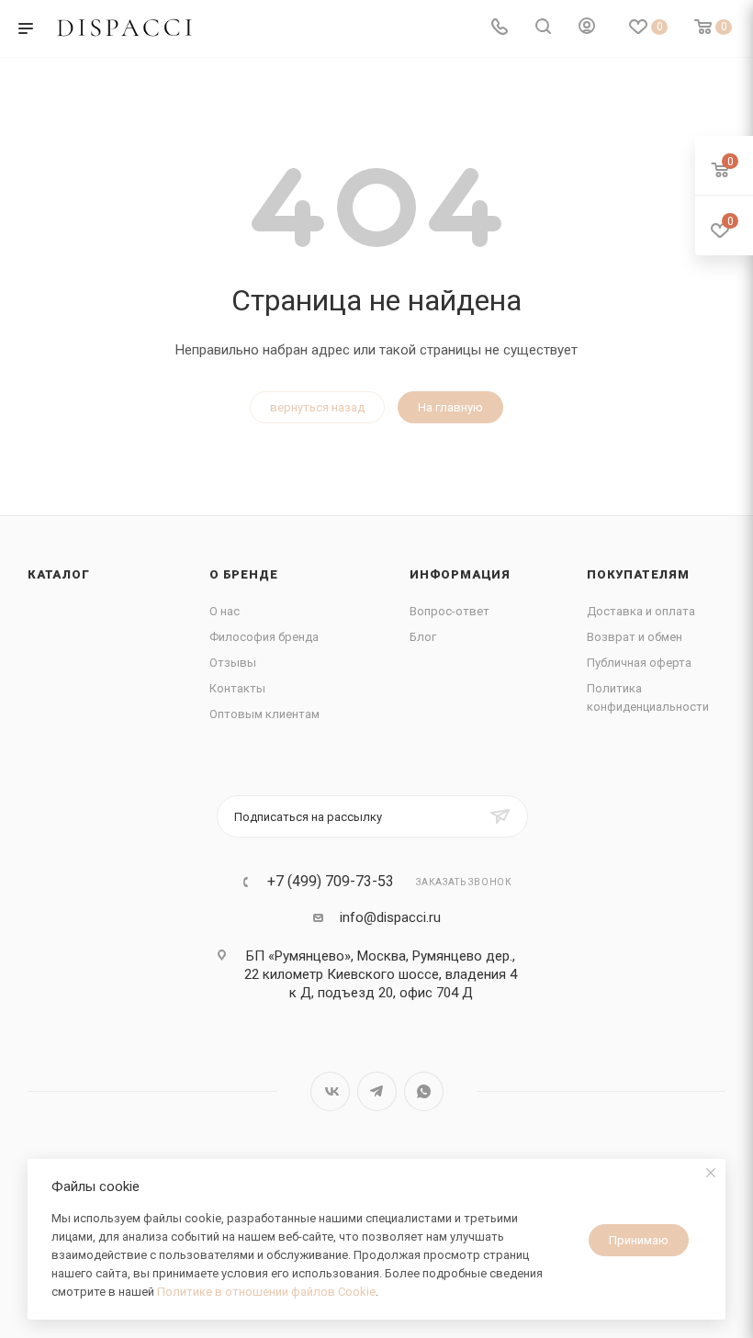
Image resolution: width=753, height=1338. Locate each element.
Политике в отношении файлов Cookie (266, 1292)
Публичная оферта (639, 662)
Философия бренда (264, 637)
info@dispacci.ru (390, 917)
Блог (423, 637)
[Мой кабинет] (587, 28)
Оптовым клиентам (264, 714)
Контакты (237, 688)
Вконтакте (330, 1091)
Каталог (59, 574)
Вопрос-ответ (449, 611)
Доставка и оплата (641, 611)
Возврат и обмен (634, 637)
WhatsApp (424, 1091)
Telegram (377, 1091)
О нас (224, 611)
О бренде (243, 574)
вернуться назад (317, 407)
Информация (460, 574)
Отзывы (232, 662)
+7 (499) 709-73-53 (330, 881)
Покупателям (638, 574)
